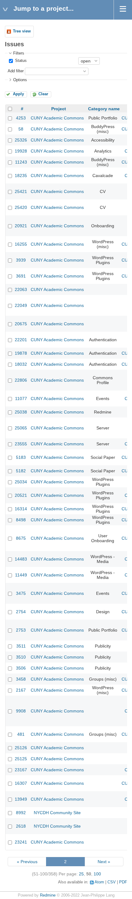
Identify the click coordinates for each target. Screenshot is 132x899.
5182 (21, 470)
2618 (21, 826)
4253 (21, 117)
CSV (111, 882)
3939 (21, 260)
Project (58, 108)
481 (21, 734)
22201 (21, 339)
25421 (21, 191)
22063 (21, 289)
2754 (21, 611)
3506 (21, 668)
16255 (21, 244)
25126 (21, 747)
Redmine (48, 895)
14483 (21, 559)
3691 (21, 276)
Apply (18, 94)
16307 (21, 783)
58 (20, 129)
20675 (21, 323)
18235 (21, 175)
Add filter (16, 71)
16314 (21, 508)
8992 (21, 812)
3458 (21, 679)
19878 (21, 353)
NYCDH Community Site (57, 812)
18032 (21, 364)
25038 (21, 412)
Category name (104, 108)
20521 (21, 495)
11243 (21, 162)
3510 (21, 657)
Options (20, 80)
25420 (21, 207)
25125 (21, 758)
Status (20, 61)
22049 (21, 305)
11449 (21, 574)
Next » (104, 861)
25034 (21, 481)
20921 (21, 225)
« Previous (27, 861)
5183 (21, 457)
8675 (21, 538)
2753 (21, 630)
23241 (21, 842)
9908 (21, 710)
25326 (21, 140)
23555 (21, 443)
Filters (18, 53)
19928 (21, 151)
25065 (21, 427)
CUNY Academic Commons (57, 117)
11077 (21, 398)
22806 (21, 380)
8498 (21, 519)
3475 (21, 593)
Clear (43, 94)
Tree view (22, 31)
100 (97, 873)
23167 (21, 769)
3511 (21, 646)
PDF (123, 882)
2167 (21, 690)
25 (81, 873)
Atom (99, 882)
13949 (21, 799)
